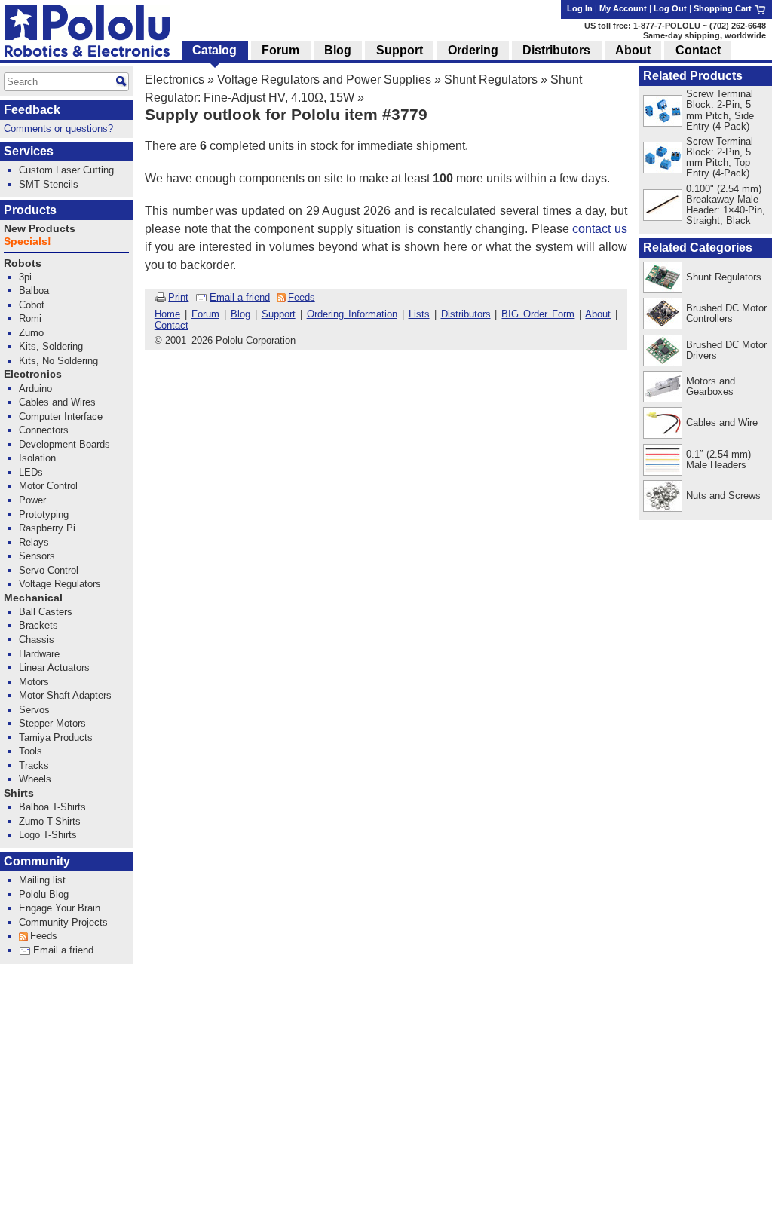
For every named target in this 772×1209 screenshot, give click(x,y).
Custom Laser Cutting (66, 170)
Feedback (32, 109)
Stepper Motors (52, 723)
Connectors (44, 430)
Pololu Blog (44, 894)
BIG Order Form (537, 314)
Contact (171, 325)
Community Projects (63, 922)
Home (167, 314)
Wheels (35, 779)
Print (178, 297)
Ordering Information (352, 314)
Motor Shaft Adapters (65, 695)
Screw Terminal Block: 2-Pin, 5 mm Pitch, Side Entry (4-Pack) (720, 109)
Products (30, 210)
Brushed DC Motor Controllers (726, 313)
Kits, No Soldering (58, 360)
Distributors (466, 314)
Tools (30, 751)
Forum (205, 314)
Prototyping (44, 514)
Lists (419, 314)
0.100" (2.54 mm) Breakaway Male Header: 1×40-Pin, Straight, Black (725, 204)
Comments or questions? (58, 128)
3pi (25, 277)
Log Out (670, 8)
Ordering (473, 50)
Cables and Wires (57, 402)
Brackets (38, 625)
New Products (39, 228)
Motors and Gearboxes (710, 386)
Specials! (27, 241)
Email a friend (240, 297)
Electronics (174, 79)
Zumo (31, 332)
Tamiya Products (56, 737)
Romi (30, 318)
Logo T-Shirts (48, 834)
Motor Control (48, 485)
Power (32, 500)
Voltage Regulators (60, 583)
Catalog (214, 50)
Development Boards (64, 444)
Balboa (34, 290)
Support (279, 314)
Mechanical (33, 598)
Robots (22, 263)
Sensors (37, 556)
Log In (580, 8)
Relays (34, 542)
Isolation (37, 458)
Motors (34, 681)
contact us (599, 228)
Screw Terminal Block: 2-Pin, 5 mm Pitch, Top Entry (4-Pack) (719, 157)
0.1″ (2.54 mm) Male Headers (718, 459)
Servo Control (48, 570)
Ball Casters (45, 611)
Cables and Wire (722, 422)
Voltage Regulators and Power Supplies (324, 79)
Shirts (19, 793)
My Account (623, 8)
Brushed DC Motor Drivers (726, 350)
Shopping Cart (724, 8)
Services (29, 151)
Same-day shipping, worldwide (704, 35)
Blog (240, 314)
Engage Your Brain (59, 908)
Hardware (39, 654)
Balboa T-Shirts (52, 807)
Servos (34, 709)
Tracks (34, 765)
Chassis (36, 639)
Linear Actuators (54, 667)
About (598, 314)
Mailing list (42, 880)
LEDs (31, 472)
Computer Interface (61, 416)
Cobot (31, 305)
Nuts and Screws (723, 495)
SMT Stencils (48, 184)
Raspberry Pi (47, 528)
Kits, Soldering (51, 346)
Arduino (35, 388)
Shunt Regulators (491, 79)
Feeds (301, 297)
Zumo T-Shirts (50, 821)
